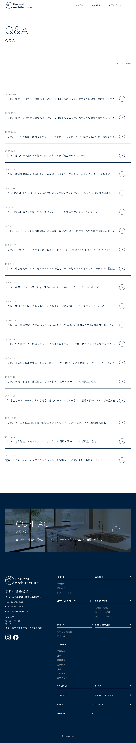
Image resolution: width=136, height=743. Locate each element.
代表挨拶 (61, 651)
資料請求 (96, 5)
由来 (59, 655)
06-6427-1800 (17, 601)
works (99, 577)
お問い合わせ (115, 5)
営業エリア (62, 677)
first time (101, 601)
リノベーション (64, 592)
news (60, 704)
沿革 (59, 668)
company (62, 644)
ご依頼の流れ (101, 607)
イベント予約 (77, 5)
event (60, 625)
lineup (61, 577)
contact (62, 695)
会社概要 (61, 664)
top (118, 62)
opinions (62, 686)
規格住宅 (61, 588)
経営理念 (61, 660)
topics (99, 704)
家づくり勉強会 (64, 631)
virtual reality (66, 601)
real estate (102, 625)
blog (98, 686)
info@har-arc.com (20, 611)
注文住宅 (61, 583)
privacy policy (104, 695)
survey (61, 713)
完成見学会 (62, 636)
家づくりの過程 (102, 612)
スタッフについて (103, 616)
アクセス (61, 673)
